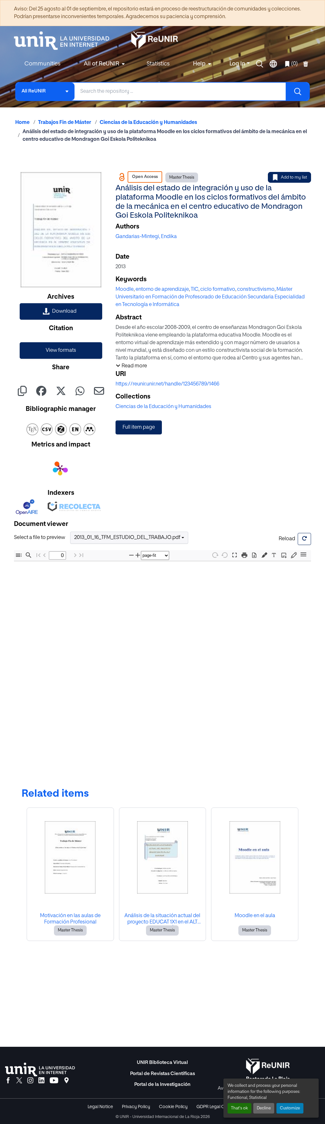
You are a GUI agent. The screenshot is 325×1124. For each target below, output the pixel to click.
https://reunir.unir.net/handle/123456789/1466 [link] (167, 384)
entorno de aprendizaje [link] (162, 289)
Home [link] (22, 122)
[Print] (244, 555)
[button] (259, 64)
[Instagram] (30, 1080)
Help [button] (199, 64)
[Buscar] (297, 91)
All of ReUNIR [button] (101, 64)
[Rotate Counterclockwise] (225, 555)
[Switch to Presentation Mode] (234, 555)
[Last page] (81, 555)
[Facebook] (8, 1080)
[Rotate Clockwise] (215, 555)
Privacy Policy (136, 1107)
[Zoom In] (138, 555)
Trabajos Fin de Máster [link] (64, 122)
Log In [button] (238, 64)
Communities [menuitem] (42, 64)
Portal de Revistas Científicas (162, 1073)
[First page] (38, 555)
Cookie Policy (173, 1107)
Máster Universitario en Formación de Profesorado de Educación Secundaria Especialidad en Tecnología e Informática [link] (210, 297)
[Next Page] (75, 555)
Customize (290, 1108)
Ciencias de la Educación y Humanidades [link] (148, 122)
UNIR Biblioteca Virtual (162, 1062)
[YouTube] (54, 1080)
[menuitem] (103, 64)
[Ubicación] (66, 1080)
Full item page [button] (139, 427)
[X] (19, 1080)
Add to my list (294, 177)
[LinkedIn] (41, 1080)
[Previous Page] (44, 555)
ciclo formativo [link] (217, 289)
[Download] (254, 555)
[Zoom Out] (131, 555)
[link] (61, 311)
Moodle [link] (125, 289)
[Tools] (303, 555)
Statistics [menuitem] (158, 64)
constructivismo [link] (256, 289)
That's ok (239, 1108)
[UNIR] (40, 1069)
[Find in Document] (28, 555)
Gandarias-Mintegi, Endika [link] (146, 236)
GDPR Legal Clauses (217, 1107)
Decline (264, 1108)
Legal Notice (100, 1107)
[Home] (65, 40)
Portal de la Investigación (162, 1084)
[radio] (265, 554)
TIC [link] (194, 289)
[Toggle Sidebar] (19, 555)
